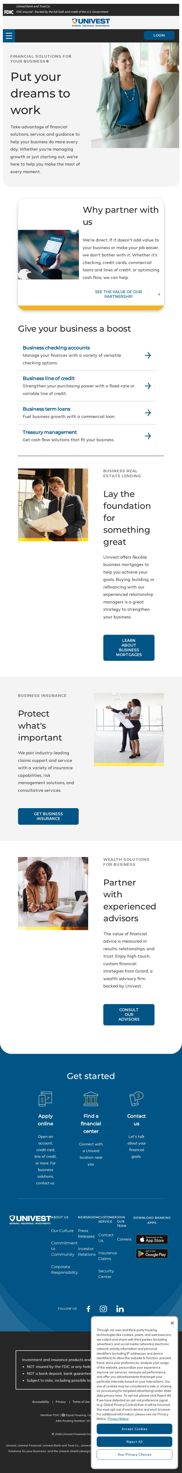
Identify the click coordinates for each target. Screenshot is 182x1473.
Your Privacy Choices (135, 1454)
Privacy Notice (118, 1419)
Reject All (135, 1442)
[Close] (172, 1323)
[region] (134, 1392)
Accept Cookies (134, 1429)
